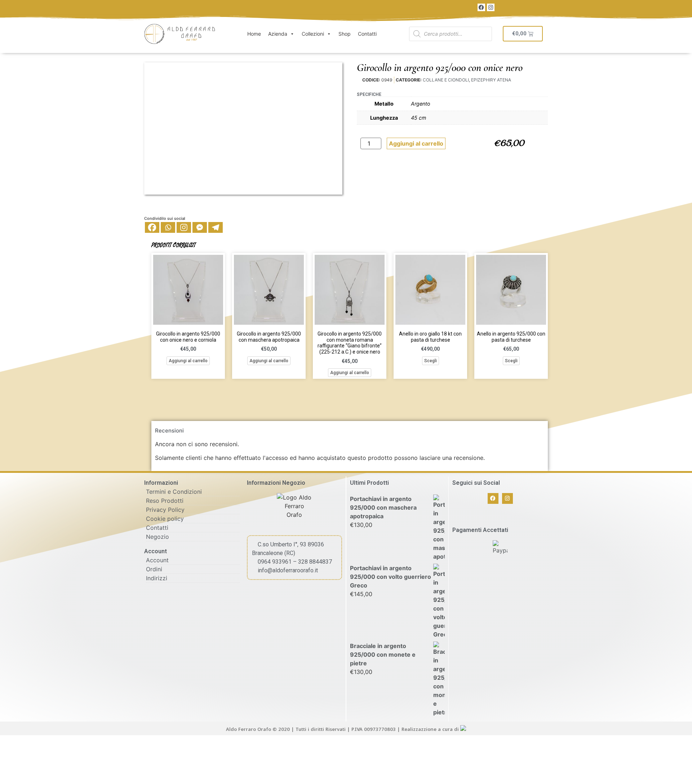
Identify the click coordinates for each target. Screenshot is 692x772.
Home (254, 34)
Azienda (277, 34)
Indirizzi (156, 578)
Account (157, 560)
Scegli (430, 360)
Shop (344, 34)
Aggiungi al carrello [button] (188, 360)
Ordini (154, 569)
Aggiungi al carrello (416, 143)
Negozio (157, 536)
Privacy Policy (165, 509)
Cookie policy (165, 518)
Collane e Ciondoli (446, 80)
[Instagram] (490, 7)
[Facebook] (481, 7)
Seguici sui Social (476, 482)
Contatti (367, 34)
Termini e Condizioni (174, 491)
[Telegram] (215, 227)
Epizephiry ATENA (491, 80)
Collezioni (313, 34)
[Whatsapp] (168, 227)
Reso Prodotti (164, 500)
